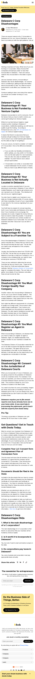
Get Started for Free (8, 10)
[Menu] (33, 2)
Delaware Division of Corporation (23, 268)
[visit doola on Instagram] (13, 670)
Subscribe (28, 580)
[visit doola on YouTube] (21, 670)
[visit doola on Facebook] (11, 670)
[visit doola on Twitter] (16, 670)
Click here (13, 509)
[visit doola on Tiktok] (24, 670)
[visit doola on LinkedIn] (19, 670)
